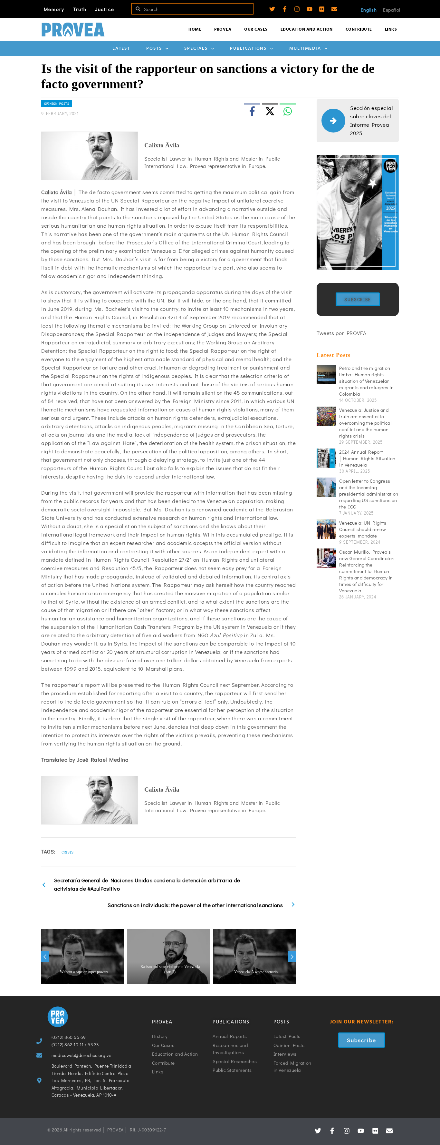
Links (391, 29)
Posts (154, 48)
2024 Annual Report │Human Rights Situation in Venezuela (367, 458)
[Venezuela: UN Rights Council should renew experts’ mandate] (326, 529)
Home (194, 29)
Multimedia (305, 48)
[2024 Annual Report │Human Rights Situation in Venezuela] (326, 458)
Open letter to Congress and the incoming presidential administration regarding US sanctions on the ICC (368, 494)
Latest (121, 48)
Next (292, 956)
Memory (54, 9)
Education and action (307, 29)
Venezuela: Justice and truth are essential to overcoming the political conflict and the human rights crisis (365, 423)
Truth (80, 9)
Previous (45, 956)
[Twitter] (272, 9)
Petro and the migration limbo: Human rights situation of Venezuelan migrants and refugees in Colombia (366, 381)
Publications (248, 48)
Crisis (68, 851)
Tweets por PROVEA (342, 333)
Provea (222, 29)
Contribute (359, 29)
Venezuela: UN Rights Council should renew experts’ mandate (362, 529)
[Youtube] (309, 9)
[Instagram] (297, 9)
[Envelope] (334, 9)
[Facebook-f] (285, 9)
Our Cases (256, 29)
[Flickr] (322, 9)
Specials (195, 48)
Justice (104, 9)
